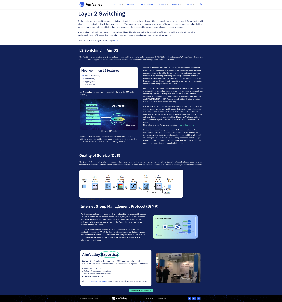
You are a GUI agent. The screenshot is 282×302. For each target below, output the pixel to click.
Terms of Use (149, 298)
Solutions (117, 4)
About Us (176, 4)
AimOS (117, 40)
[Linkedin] (194, 298)
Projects (162, 4)
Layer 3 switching (187, 125)
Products (130, 4)
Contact (189, 4)
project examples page (98, 281)
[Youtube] (198, 298)
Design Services (146, 4)
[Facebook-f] (189, 298)
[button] (201, 4)
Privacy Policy (162, 298)
